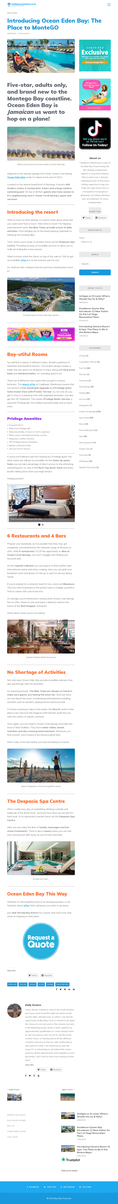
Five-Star (23, 984)
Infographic (84, 405)
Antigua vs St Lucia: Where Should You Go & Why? (94, 297)
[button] (12, 503)
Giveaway (83, 380)
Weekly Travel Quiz (87, 467)
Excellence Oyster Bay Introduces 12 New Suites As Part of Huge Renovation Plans (93, 312)
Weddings (83, 461)
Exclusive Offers (16, 1120)
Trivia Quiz (83, 455)
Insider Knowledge (87, 411)
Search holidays (16, 1115)
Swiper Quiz (84, 449)
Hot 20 (10, 1126)
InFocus (82, 399)
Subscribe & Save (16, 1131)
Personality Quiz (86, 430)
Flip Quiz (82, 374)
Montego (50, 984)
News (81, 424)
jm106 (41, 984)
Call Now (12, 1137)
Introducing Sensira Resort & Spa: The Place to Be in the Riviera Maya (94, 329)
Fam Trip (82, 368)
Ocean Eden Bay (62, 984)
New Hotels (12, 13)
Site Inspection (85, 442)
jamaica (32, 984)
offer (23, 260)
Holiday (82, 393)
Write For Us (86, 242)
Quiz (81, 436)
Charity (82, 356)
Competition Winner (88, 362)
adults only (12, 984)
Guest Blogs (84, 387)
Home (81, 238)
